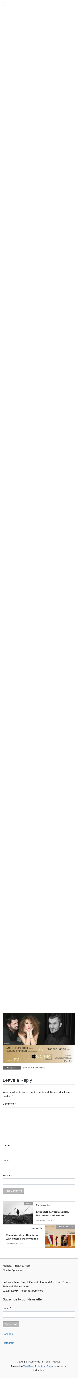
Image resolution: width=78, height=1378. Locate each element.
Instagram (8, 1342)
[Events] (18, 1211)
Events (26, 1067)
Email (6, 1160)
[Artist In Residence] (60, 1235)
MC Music (40, 1067)
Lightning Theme (45, 1366)
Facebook (8, 1333)
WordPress (28, 1366)
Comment (9, 1103)
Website (7, 1175)
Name (6, 1145)
